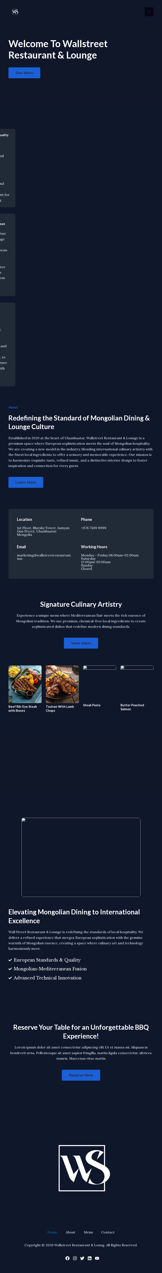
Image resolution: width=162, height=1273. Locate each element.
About (70, 1232)
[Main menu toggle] (149, 11)
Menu (88, 1232)
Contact (108, 1232)
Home (52, 1232)
